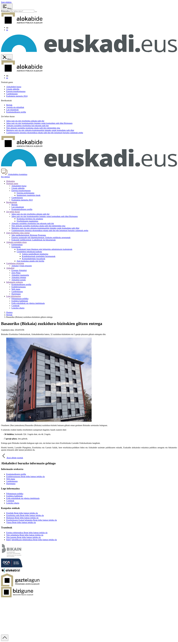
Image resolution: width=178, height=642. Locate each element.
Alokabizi (10, 268)
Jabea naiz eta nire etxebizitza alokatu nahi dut (30, 214)
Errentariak (16, 247)
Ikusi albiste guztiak (14, 458)
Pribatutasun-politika (19, 298)
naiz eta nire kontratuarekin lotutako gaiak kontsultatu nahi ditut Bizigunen (39, 123)
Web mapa (15, 289)
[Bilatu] (36, 11)
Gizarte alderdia (12, 89)
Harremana (16, 294)
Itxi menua (5, 177)
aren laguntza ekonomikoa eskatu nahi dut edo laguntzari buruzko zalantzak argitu (44, 133)
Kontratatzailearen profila (21, 209)
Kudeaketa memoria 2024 (16, 96)
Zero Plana (15, 273)
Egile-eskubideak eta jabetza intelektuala (28, 303)
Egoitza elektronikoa (26, 532)
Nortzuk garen (12, 183)
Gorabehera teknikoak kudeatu (29, 251)
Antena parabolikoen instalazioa (35, 254)
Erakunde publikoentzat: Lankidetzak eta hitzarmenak (33, 240)
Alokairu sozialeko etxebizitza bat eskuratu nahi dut (32, 223)
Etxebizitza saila (25, 515)
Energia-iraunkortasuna (15, 91)
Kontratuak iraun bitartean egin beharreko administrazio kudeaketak (44, 249)
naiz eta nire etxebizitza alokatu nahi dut (25, 121)
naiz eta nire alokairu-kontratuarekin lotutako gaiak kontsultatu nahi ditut (40, 130)
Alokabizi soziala (18, 280)
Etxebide (22, 513)
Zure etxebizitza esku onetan (18, 233)
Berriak (9, 105)
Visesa (21, 522)
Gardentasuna (12, 94)
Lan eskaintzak (12, 110)
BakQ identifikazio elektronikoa (31, 540)
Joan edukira (6, 2)
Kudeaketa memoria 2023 (22, 200)
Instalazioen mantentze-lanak (28, 195)
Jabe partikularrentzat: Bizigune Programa (28, 235)
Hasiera (9, 312)
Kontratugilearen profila (16, 112)
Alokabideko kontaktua (17, 174)
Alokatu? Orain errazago (21, 266)
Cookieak (15, 305)
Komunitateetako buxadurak (33, 259)
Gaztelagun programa (15, 263)
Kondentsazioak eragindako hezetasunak (38, 256)
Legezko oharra (17, 308)
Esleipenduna (17, 244)
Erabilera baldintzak (19, 301)
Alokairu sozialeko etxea (16, 242)
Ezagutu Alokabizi (19, 270)
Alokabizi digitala (18, 277)
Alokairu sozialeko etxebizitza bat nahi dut (27, 125)
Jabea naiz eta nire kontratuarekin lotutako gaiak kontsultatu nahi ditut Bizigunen (44, 216)
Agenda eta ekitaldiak (15, 107)
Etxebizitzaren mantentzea (27, 221)
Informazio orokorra (14, 282)
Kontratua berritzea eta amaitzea (30, 219)
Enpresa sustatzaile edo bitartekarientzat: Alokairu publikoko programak (40, 237)
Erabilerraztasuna (18, 287)
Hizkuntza (10, 181)
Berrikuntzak (11, 202)
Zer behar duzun (13, 212)
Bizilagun (22, 518)
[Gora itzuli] (4, 638)
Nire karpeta (23, 537)
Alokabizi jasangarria (20, 275)
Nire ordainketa (24, 535)
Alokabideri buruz (13, 87)
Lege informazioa (13, 296)
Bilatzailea (5, 11)
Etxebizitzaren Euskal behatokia (31, 520)
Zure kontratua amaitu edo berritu (30, 261)
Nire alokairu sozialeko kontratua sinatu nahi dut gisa (33, 128)
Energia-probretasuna (25, 193)
